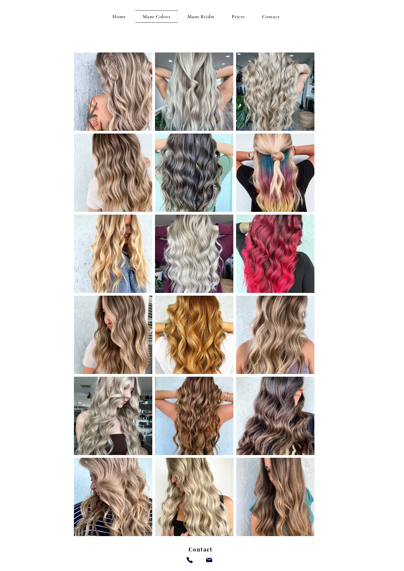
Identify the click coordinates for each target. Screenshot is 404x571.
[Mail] (209, 560)
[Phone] (189, 560)
